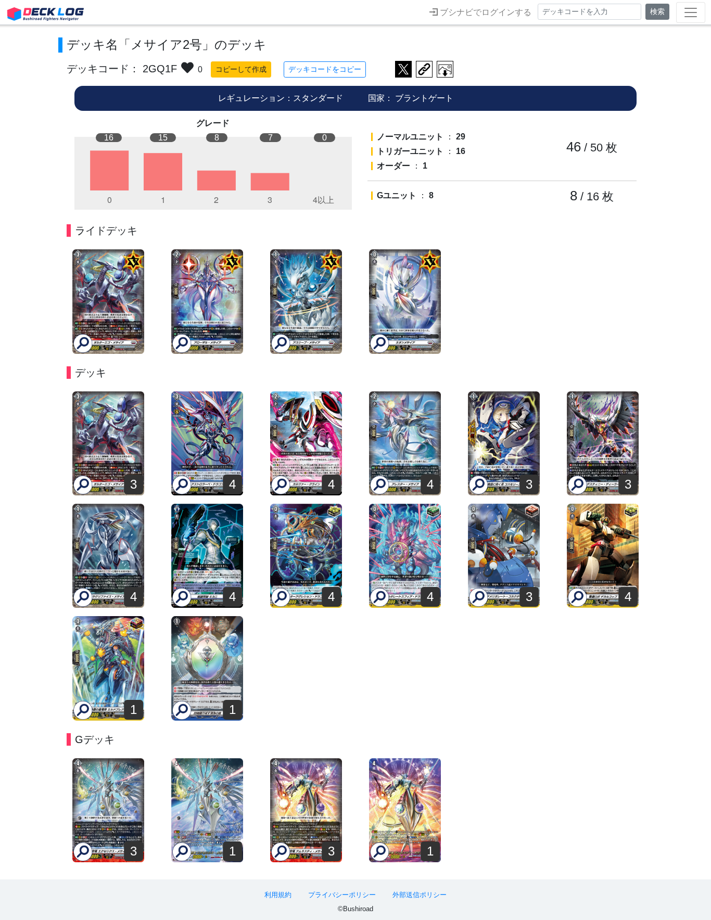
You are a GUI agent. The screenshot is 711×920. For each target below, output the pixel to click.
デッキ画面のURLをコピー (424, 69)
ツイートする (403, 69)
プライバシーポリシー (342, 895)
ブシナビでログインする (484, 12)
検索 (657, 11)
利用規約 (277, 895)
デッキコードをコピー (324, 69)
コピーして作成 (240, 69)
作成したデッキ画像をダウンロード (445, 69)
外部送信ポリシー (419, 895)
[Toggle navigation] (690, 12)
